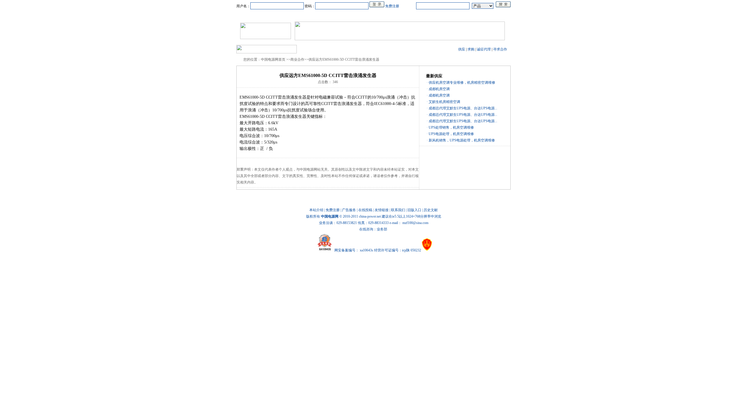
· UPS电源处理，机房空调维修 (450, 134)
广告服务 (349, 210)
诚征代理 (484, 49)
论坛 (446, 15)
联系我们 (398, 210)
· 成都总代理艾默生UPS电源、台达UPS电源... (462, 108)
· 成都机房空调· (439, 89)
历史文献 (431, 210)
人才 (393, 15)
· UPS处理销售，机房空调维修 (450, 127)
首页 (264, 15)
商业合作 (350, 15)
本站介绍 (316, 210)
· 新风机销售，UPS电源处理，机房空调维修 (461, 140)
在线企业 (327, 15)
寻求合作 (500, 49)
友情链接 (382, 210)
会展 (409, 15)
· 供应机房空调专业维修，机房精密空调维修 (461, 82)
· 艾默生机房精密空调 (443, 102)
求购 (470, 49)
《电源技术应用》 (472, 15)
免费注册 (392, 6)
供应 (461, 49)
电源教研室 (373, 15)
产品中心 (305, 15)
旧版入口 (414, 210)
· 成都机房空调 (438, 95)
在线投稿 (365, 210)
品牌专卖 (428, 15)
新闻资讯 (283, 15)
